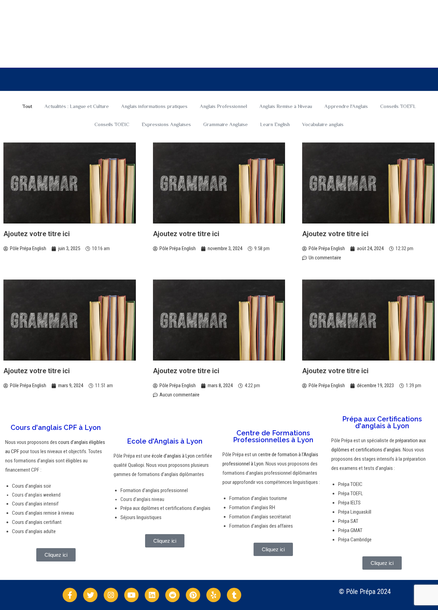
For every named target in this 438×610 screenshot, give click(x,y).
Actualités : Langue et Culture (76, 106)
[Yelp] (213, 595)
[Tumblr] (234, 595)
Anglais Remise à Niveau (285, 106)
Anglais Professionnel (223, 106)
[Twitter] (90, 595)
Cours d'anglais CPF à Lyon (56, 427)
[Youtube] (131, 595)
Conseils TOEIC (111, 124)
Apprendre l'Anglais (346, 106)
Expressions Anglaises (166, 124)
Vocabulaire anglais (323, 124)
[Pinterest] (193, 595)
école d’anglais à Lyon (173, 456)
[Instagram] (111, 595)
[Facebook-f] (70, 595)
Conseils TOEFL (398, 106)
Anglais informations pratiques (154, 106)
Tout (27, 106)
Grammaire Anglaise (225, 124)
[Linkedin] (152, 595)
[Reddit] (172, 595)
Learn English (275, 124)
